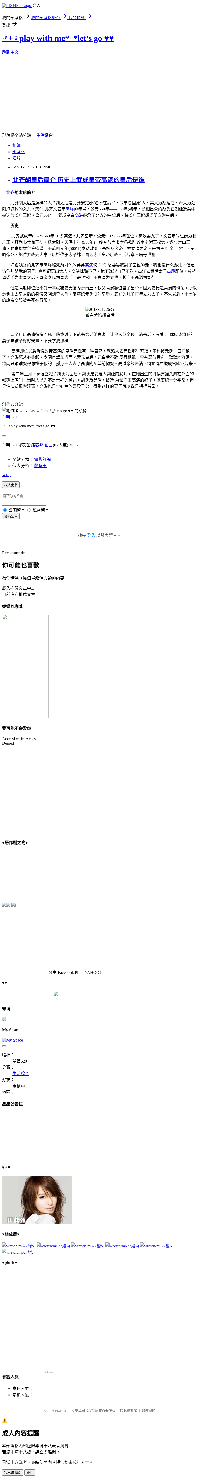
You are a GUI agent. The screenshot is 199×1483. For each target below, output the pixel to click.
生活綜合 (44, 135)
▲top (6, 475)
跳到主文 (10, 52)
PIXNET (61, 1411)
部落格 (18, 152)
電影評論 (42, 459)
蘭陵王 (40, 465)
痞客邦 (37, 445)
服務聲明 (148, 1411)
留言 (49, 445)
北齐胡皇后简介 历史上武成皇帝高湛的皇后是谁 (78, 180)
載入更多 (11, 485)
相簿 (16, 145)
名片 (16, 158)
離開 (29, 1473)
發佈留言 (11, 516)
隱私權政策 (128, 1411)
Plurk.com (48, 1371)
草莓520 (9, 417)
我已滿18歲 (12, 1473)
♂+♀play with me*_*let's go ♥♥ (58, 38)
